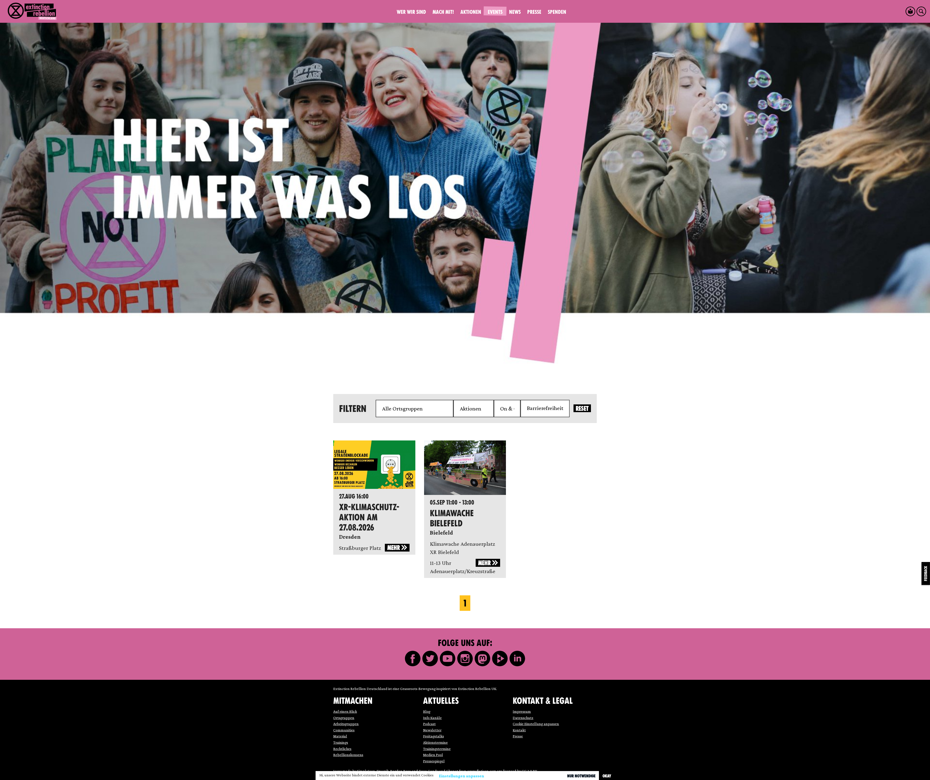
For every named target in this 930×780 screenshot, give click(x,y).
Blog (426, 711)
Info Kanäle (432, 718)
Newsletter (432, 730)
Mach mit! (443, 12)
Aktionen (470, 12)
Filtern (352, 408)
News (515, 12)
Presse (534, 12)
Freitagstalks (433, 736)
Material (340, 736)
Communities (344, 730)
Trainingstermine (437, 749)
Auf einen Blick (345, 711)
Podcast (429, 724)
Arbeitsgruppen (346, 724)
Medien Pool (433, 755)
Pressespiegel (434, 761)
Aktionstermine (435, 742)
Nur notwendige (581, 776)
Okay (607, 776)
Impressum (522, 711)
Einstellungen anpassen (461, 776)
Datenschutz (523, 718)
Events (495, 12)
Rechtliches (342, 749)
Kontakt (519, 730)
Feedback (925, 573)
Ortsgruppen (343, 718)
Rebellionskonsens (348, 755)
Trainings (340, 742)
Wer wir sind (411, 12)
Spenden (557, 12)
